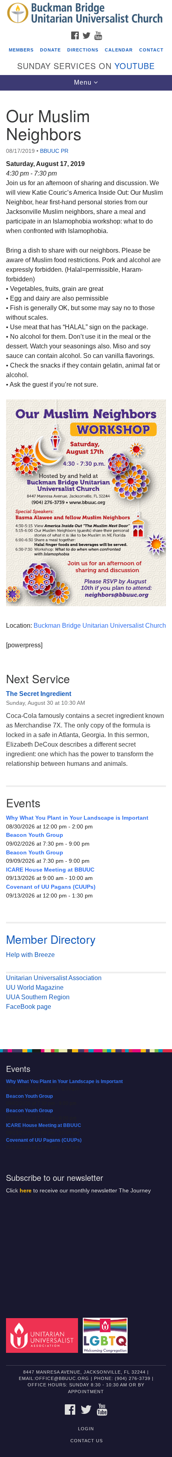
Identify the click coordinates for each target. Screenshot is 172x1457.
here (26, 1191)
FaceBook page (28, 1006)
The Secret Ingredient (38, 693)
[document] (86, 565)
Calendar (119, 49)
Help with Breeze (30, 954)
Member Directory (51, 939)
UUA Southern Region (38, 997)
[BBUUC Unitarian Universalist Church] (86, 13)
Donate (50, 49)
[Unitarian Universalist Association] (43, 1335)
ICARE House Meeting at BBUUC (50, 869)
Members (21, 49)
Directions (82, 49)
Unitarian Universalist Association (54, 978)
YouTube (134, 65)
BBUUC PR (54, 151)
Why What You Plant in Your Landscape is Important (77, 817)
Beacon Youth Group (34, 835)
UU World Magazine (35, 987)
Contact (151, 49)
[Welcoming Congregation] (107, 1335)
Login (86, 1428)
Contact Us (86, 1440)
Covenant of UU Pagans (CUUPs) (51, 887)
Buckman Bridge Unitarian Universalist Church (100, 625)
